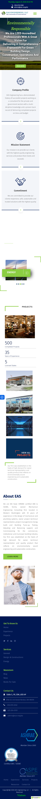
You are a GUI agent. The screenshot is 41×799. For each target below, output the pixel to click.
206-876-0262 (19, 5)
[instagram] (15, 641)
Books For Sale (9, 682)
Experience (8, 631)
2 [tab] (18, 284)
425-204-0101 (13, 710)
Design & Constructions (13, 657)
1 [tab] (16, 284)
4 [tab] (22, 284)
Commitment (20, 190)
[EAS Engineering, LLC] (15, 13)
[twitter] (4, 641)
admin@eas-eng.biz (21, 7)
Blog (5, 674)
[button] (20, 44)
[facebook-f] (7, 641)
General (6, 653)
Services (25, 780)
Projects (6, 635)
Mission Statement (20, 144)
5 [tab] (23, 284)
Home (5, 627)
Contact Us (26, 784)
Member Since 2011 (27, 776)
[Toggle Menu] (35, 13)
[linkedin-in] (11, 641)
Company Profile (20, 90)
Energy (6, 661)
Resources (15, 784)
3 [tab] (20, 284)
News (5, 678)
